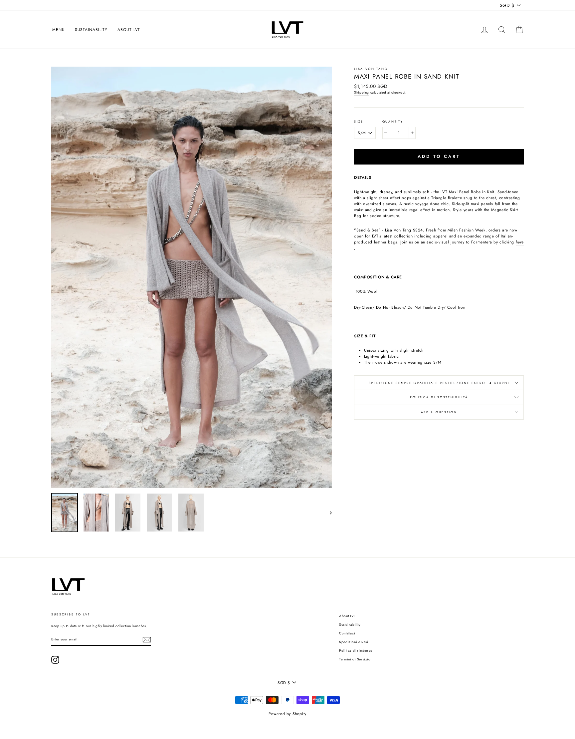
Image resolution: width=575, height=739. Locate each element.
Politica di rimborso (355, 650)
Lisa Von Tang (371, 69)
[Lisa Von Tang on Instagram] (55, 660)
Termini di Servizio (354, 659)
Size (358, 121)
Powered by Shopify (287, 714)
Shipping (361, 92)
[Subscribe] (146, 640)
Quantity (392, 121)
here (520, 242)
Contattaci (347, 633)
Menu (58, 30)
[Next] (327, 512)
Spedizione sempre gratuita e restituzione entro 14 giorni (439, 383)
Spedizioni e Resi (353, 641)
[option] (191, 277)
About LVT (128, 30)
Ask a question (439, 412)
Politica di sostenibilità (439, 397)
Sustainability (91, 30)
